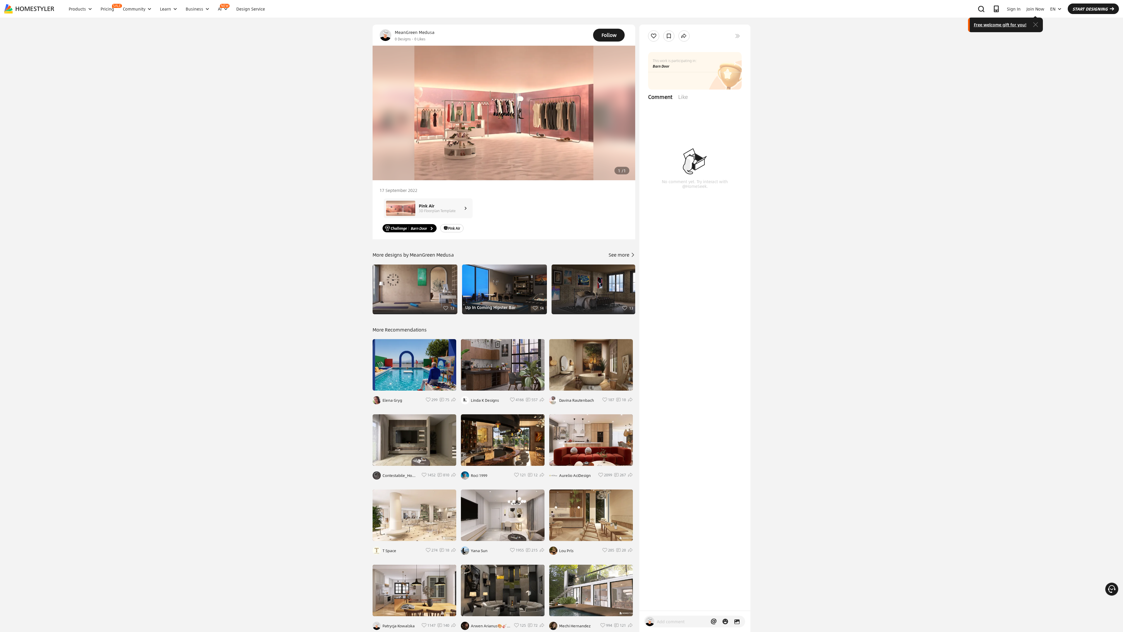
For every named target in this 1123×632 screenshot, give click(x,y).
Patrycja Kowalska (399, 626)
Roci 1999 (479, 475)
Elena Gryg (392, 400)
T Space (389, 551)
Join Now (1035, 9)
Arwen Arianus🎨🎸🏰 (489, 626)
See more (620, 254)
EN (1052, 9)
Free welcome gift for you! (1000, 25)
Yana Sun (479, 551)
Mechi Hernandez (575, 626)
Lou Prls (566, 551)
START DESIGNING (1090, 9)
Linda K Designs (485, 400)
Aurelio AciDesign (575, 475)
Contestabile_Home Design (400, 475)
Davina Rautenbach (576, 400)
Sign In (1014, 9)
